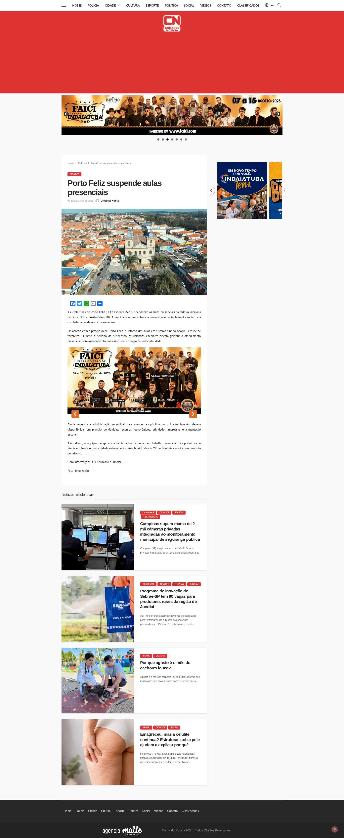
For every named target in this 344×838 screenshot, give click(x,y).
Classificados (248, 5)
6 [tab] (181, 139)
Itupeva (179, 584)
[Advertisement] (172, 65)
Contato (224, 5)
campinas (148, 512)
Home (77, 5)
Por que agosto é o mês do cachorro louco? (165, 665)
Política (171, 5)
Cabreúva (148, 584)
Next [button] (277, 114)
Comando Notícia (110, 201)
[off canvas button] (64, 5)
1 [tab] (158, 139)
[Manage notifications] (334, 829)
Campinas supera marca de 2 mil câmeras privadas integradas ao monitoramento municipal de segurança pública (170, 531)
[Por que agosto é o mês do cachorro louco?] (98, 680)
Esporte (152, 5)
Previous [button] (66, 114)
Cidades (74, 174)
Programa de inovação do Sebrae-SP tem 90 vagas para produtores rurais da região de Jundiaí (168, 599)
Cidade (110, 5)
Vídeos (205, 5)
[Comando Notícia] (172, 23)
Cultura (133, 5)
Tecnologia (151, 517)
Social (189, 5)
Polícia (93, 5)
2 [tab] (163, 139)
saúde (174, 727)
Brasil (146, 656)
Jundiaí (194, 584)
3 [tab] (167, 139)
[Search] (279, 5)
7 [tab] (186, 139)
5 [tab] (177, 139)
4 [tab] (172, 139)
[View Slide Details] (172, 115)
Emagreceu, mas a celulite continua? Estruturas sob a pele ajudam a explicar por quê (170, 739)
